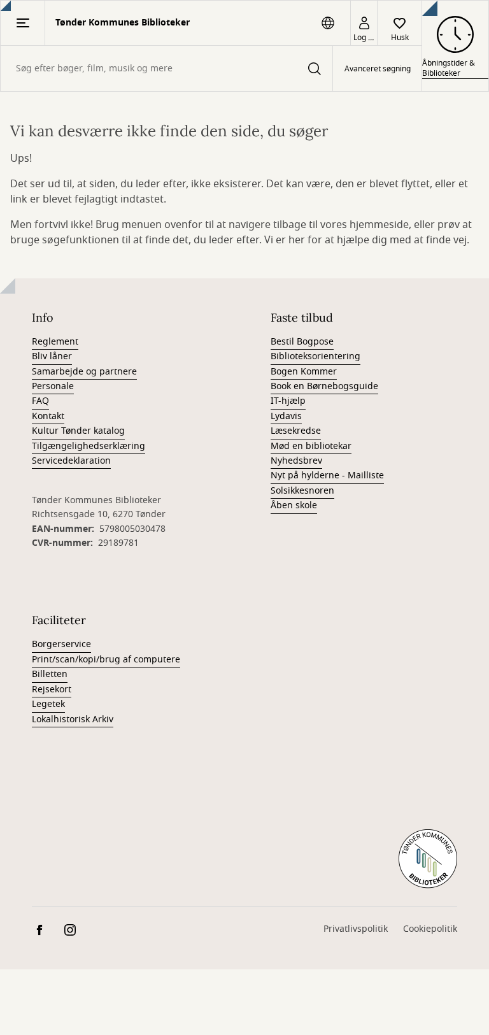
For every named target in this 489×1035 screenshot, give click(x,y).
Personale (53, 386)
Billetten (49, 674)
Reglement (55, 341)
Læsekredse (296, 431)
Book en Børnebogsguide (324, 386)
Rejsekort (51, 689)
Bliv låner (52, 356)
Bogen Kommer (304, 371)
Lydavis (286, 416)
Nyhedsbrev (296, 461)
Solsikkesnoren (302, 490)
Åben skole (294, 505)
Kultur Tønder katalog (78, 431)
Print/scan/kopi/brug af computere (106, 659)
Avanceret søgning (377, 69)
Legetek (48, 704)
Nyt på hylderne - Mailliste (327, 475)
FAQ (40, 401)
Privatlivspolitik (355, 929)
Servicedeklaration (71, 461)
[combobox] (166, 68)
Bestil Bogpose (302, 341)
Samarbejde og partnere (84, 371)
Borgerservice (61, 644)
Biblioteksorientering (315, 356)
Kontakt (48, 416)
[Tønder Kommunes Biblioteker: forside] (428, 859)
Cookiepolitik (430, 929)
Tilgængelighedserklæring (88, 446)
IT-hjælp (288, 401)
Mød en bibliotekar (311, 446)
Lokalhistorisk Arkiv (72, 719)
